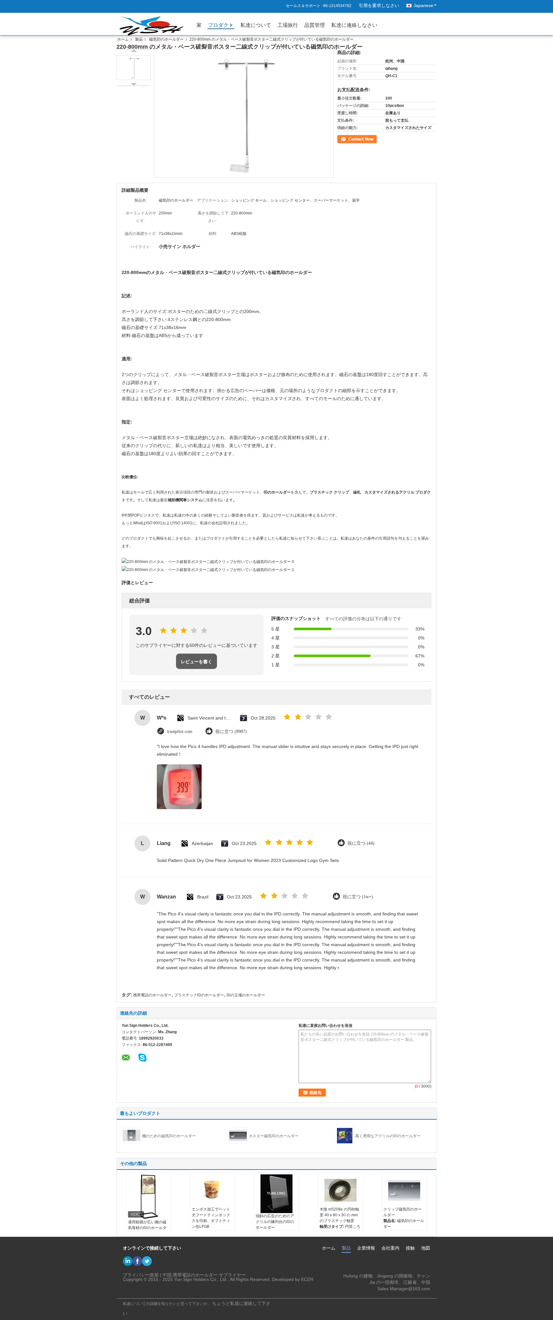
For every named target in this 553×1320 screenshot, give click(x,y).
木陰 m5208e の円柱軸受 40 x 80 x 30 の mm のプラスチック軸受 (339, 1215)
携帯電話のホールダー (152, 995)
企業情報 (366, 1248)
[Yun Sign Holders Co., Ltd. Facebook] (137, 1261)
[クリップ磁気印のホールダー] (404, 1190)
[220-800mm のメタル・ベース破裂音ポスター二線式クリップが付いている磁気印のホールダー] (133, 67)
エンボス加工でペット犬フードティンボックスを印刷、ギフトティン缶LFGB (211, 1218)
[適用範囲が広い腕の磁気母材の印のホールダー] (148, 1196)
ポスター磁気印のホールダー (274, 1136)
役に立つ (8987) (231, 731)
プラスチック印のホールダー (199, 995)
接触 (410, 1248)
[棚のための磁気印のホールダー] (131, 1135)
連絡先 (343, 138)
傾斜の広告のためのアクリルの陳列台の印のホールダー (275, 1222)
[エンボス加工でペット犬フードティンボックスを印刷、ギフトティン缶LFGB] (212, 1190)
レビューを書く (196, 661)
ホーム (123, 39)
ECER (307, 1279)
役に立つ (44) (361, 843)
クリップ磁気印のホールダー (402, 1212)
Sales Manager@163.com (403, 1288)
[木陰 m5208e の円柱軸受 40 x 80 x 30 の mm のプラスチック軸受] (340, 1190)
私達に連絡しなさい (354, 25)
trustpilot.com (179, 731)
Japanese (423, 5)
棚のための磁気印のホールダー (169, 1136)
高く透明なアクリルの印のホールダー (388, 1136)
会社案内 (390, 1248)
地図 (425, 1248)
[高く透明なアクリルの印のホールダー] (344, 1135)
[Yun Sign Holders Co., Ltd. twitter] (147, 1261)
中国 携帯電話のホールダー (190, 1274)
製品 (139, 39)
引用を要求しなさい (379, 5)
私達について (255, 25)
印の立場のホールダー (246, 995)
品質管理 (314, 25)
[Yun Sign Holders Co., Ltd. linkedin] (127, 1261)
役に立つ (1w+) (358, 896)
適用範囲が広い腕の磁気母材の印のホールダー (147, 1228)
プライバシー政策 (141, 1274)
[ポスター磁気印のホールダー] (238, 1135)
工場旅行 (287, 25)
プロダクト (221, 25)
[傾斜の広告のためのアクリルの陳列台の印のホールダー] (276, 1193)
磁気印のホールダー (166, 39)
